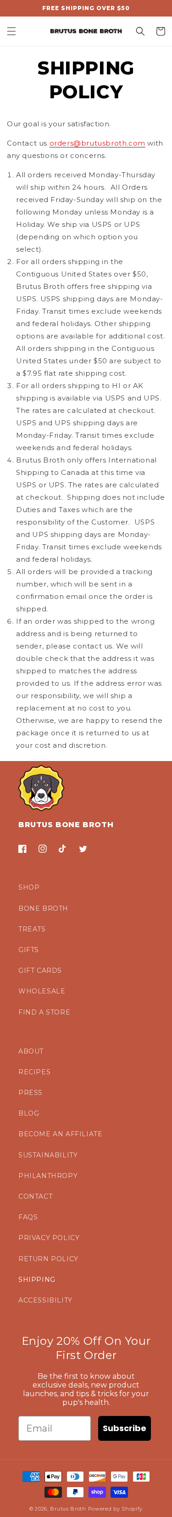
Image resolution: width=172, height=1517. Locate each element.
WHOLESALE (41, 991)
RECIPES (34, 1072)
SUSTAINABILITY (48, 1155)
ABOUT (31, 1051)
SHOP (28, 887)
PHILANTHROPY (48, 1176)
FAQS (28, 1217)
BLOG (28, 1113)
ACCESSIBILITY (45, 1300)
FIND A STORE (44, 1012)
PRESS (30, 1092)
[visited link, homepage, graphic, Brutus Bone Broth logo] (86, 31)
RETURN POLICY (48, 1259)
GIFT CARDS (40, 970)
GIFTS (28, 950)
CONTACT (35, 1196)
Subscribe (124, 1428)
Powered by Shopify (115, 1509)
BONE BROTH (43, 908)
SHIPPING (36, 1279)
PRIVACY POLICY (48, 1238)
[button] (11, 31)
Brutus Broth (68, 1509)
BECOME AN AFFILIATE (60, 1134)
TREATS (32, 929)
